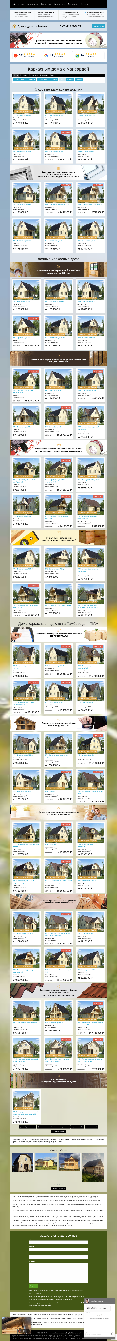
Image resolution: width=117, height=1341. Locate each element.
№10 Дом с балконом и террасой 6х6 (90, 204)
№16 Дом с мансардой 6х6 (87, 301)
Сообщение (32, 1261)
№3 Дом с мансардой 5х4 (86, 115)
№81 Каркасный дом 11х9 (54, 1023)
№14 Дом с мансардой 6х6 (87, 241)
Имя (30, 1239)
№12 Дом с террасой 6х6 (21, 301)
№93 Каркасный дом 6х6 (21, 338)
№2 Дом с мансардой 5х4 (54, 115)
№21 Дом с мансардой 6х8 (22, 427)
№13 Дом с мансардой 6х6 (54, 241)
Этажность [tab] (34, 75)
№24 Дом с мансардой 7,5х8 (23, 569)
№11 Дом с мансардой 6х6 (22, 241)
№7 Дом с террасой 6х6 (86, 152)
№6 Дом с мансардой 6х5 (54, 152)
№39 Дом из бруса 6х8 (53, 427)
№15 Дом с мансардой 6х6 (54, 301)
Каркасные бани (59, 4)
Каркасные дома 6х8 (91, 1127)
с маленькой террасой (20, 79)
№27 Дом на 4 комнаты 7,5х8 (55, 702)
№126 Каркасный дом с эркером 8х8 (58, 605)
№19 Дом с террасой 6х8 (53, 390)
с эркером (54, 79)
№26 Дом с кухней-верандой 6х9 (89, 480)
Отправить (33, 1286)
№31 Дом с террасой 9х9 (86, 933)
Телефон (31, 1246)
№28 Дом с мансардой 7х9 (22, 791)
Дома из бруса (19, 4)
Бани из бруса (46, 4)
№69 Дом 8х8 (50, 791)
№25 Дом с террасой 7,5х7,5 (54, 569)
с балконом (32, 79)
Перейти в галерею (58, 1188)
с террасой (79, 79)
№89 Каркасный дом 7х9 (86, 755)
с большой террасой (43, 79)
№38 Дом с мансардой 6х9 (54, 666)
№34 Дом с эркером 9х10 (86, 970)
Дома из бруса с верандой (45, 1127)
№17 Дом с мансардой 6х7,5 (55, 338)
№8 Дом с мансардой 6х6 (22, 204)
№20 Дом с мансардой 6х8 (87, 390)
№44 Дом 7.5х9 (50, 844)
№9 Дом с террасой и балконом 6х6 (57, 204)
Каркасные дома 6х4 (77, 1127)
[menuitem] (18, 4)
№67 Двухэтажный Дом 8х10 (23, 933)
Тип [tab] (16, 75)
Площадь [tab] (44, 75)
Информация (72, 4)
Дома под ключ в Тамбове (32, 26)
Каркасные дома (32, 4)
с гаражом (70, 79)
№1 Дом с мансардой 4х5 (22, 115)
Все (52, 75)
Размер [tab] (24, 75)
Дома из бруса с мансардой (27, 1127)
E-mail (30, 1254)
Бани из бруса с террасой (58, 1131)
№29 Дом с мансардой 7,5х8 (87, 702)
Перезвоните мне (99, 26)
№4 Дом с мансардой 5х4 (22, 152)
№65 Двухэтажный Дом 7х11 (87, 881)
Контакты (84, 4)
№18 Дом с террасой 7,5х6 (87, 338)
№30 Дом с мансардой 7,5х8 (23, 755)
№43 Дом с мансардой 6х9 (22, 516)
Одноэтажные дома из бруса (61, 1127)
